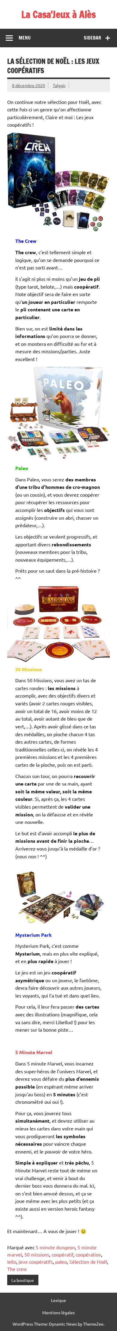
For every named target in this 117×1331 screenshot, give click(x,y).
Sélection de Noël (88, 1262)
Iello (11, 1262)
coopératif (62, 1254)
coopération (88, 1254)
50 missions (36, 1254)
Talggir (59, 85)
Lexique (58, 1300)
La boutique (22, 1280)
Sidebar (92, 37)
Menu (25, 37)
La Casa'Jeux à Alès (58, 14)
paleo (61, 1262)
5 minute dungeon (55, 1247)
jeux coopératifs (36, 1262)
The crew (17, 1269)
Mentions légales (58, 1312)
